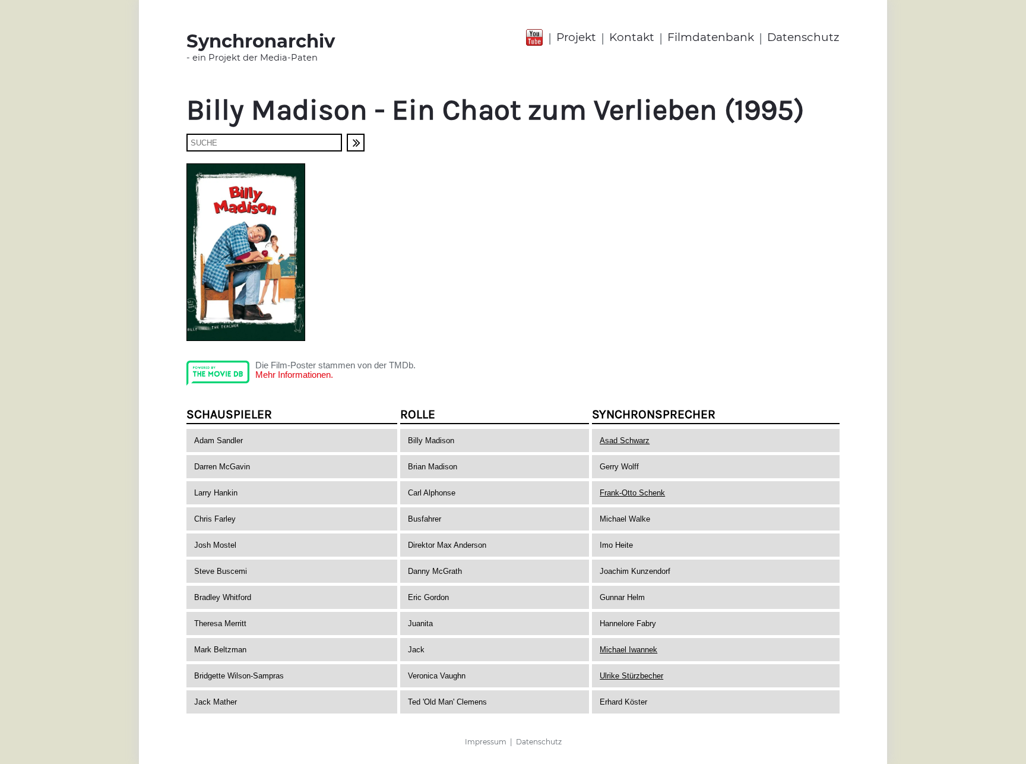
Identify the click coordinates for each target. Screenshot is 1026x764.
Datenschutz (803, 37)
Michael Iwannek (628, 649)
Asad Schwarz (625, 440)
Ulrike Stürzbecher (631, 675)
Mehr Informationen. (294, 375)
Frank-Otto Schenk (632, 492)
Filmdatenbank (710, 37)
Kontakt (631, 37)
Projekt (576, 37)
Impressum (485, 741)
